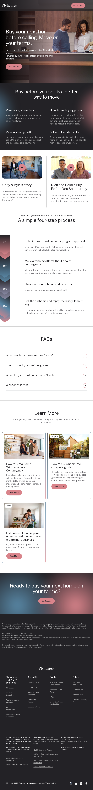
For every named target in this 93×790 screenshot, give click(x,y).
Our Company (33, 682)
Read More (14, 493)
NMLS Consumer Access (34, 635)
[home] (9, 5)
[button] (89, 5)
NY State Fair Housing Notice (17, 764)
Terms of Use (77, 690)
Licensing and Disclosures (43, 767)
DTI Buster (10, 688)
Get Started (78, 6)
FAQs (52, 697)
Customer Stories (35, 707)
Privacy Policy (78, 695)
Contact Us (14, 67)
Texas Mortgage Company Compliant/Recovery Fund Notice (46, 741)
